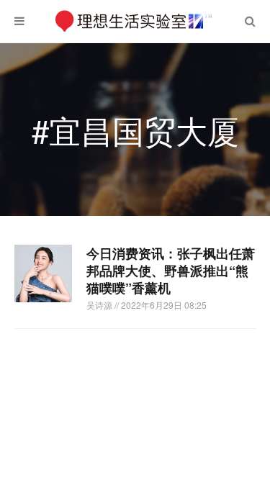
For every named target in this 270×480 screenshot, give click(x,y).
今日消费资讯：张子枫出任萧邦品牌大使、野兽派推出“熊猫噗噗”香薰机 (170, 270)
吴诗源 (100, 305)
